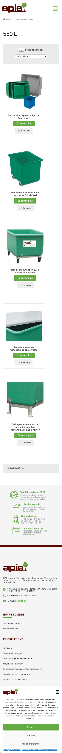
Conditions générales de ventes (18, 659)
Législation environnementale (17, 674)
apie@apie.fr (21, 601)
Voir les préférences (31, 743)
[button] (57, 691)
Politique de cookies (12, 750)
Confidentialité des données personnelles (39, 750)
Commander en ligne (13, 653)
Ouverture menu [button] (55, 8)
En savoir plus (24, 123)
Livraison (7, 648)
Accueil (9, 19)
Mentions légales (11, 629)
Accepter (31, 727)
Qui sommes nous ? (12, 623)
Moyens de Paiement (13, 664)
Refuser (31, 735)
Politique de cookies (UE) (15, 680)
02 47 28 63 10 (31, 596)
